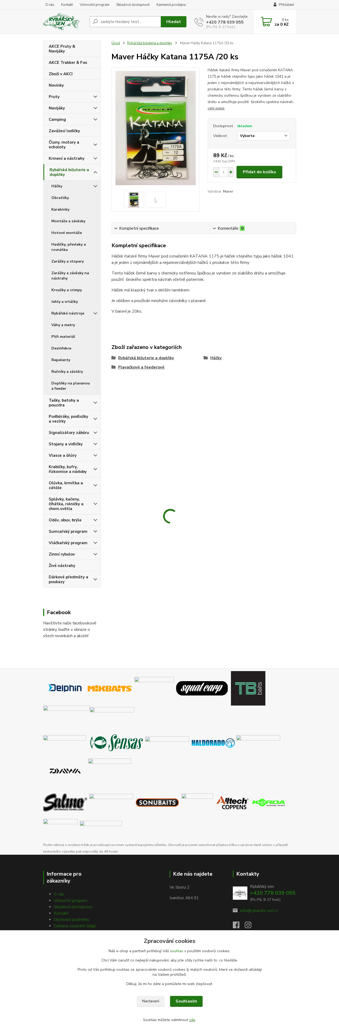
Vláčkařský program (68, 543)
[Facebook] (239, 926)
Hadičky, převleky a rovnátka (68, 247)
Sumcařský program (68, 531)
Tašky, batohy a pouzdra (64, 403)
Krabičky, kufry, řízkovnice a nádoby (68, 469)
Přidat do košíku (259, 172)
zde (192, 1019)
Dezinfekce (61, 348)
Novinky (56, 85)
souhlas (176, 951)
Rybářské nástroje (67, 313)
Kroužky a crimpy (66, 289)
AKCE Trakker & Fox (68, 62)
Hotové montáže (66, 232)
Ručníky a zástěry (67, 371)
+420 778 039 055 (225, 22)
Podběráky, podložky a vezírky (68, 419)
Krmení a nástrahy (66, 158)
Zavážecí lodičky (64, 131)
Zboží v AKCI (61, 74)
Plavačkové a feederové (141, 367)
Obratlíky (60, 197)
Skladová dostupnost (133, 4)
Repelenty (60, 359)
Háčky (56, 186)
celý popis (216, 108)
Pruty (54, 96)
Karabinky (60, 209)
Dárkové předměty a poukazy (68, 579)
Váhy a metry (63, 324)
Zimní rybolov (62, 554)
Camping (57, 119)
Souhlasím (186, 1001)
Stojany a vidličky (66, 444)
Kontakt (67, 4)
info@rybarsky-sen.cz (259, 910)
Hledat (173, 22)
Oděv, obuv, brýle (65, 520)
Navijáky (57, 108)
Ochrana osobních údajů (75, 926)
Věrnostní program (94, 4)
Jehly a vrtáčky (64, 301)
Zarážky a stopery (67, 261)
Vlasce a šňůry (63, 455)
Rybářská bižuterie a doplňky (69, 172)
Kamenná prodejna (171, 4)
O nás (49, 4)
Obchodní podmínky (71, 919)
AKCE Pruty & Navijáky (62, 49)
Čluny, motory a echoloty (64, 145)
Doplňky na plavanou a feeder (70, 386)
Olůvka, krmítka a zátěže (66, 485)
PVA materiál (63, 336)
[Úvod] (64, 21)
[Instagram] (251, 926)
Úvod (115, 43)
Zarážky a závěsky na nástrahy (70, 276)
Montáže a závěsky (68, 221)
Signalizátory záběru (69, 432)
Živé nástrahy (62, 565)
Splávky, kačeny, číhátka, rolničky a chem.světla (66, 503)
